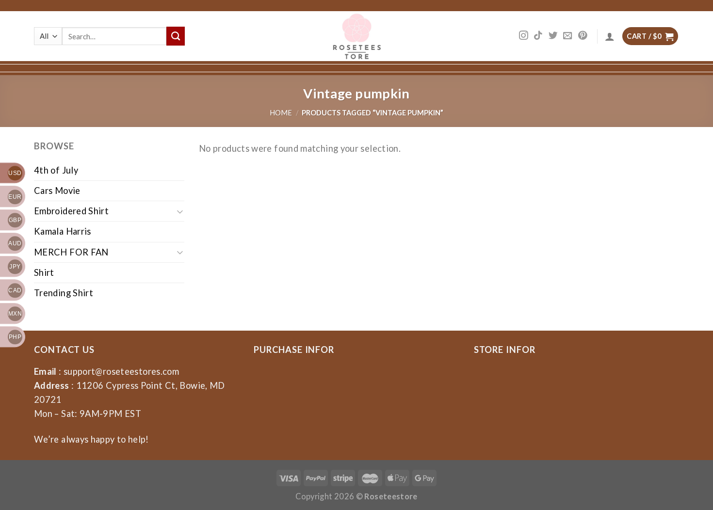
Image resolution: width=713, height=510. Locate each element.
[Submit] (175, 36)
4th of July (56, 170)
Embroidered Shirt (71, 211)
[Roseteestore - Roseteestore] (356, 36)
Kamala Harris (62, 231)
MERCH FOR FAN (71, 252)
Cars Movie (57, 190)
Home (281, 113)
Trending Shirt (63, 292)
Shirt (44, 272)
